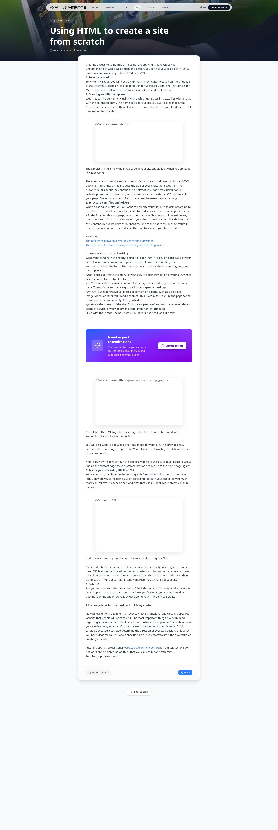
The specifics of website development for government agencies (125, 245)
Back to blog (141, 691)
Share (187, 672)
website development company (143, 647)
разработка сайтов (63, 20)
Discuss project (174, 345)
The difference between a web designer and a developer (120, 241)
